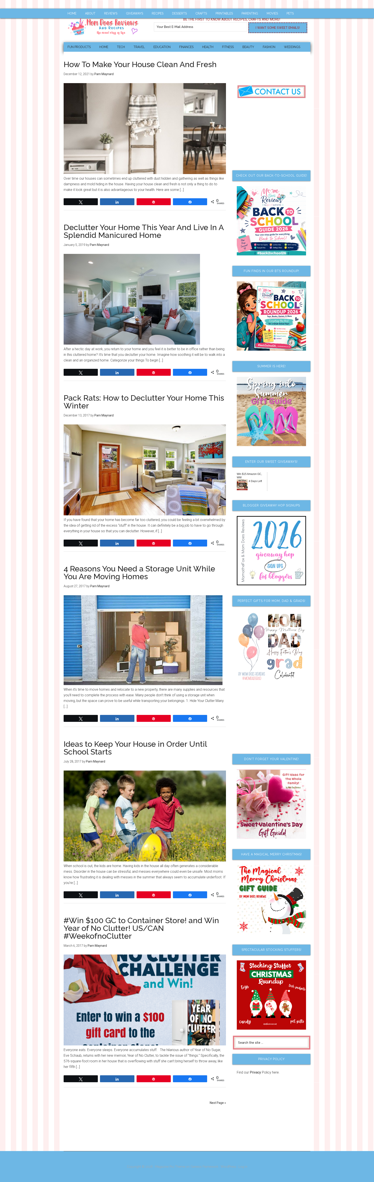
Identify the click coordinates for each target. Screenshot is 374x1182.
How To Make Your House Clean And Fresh (140, 64)
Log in (243, 1166)
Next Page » (218, 1103)
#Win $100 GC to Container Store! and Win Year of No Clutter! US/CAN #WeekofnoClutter (141, 928)
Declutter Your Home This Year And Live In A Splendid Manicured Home (144, 231)
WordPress (228, 1166)
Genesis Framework (204, 1166)
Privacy (255, 1072)
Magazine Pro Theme (170, 1166)
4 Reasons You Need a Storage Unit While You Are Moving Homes (139, 572)
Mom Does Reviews (105, 25)
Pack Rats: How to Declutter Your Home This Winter (144, 401)
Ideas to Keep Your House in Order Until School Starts (135, 747)
